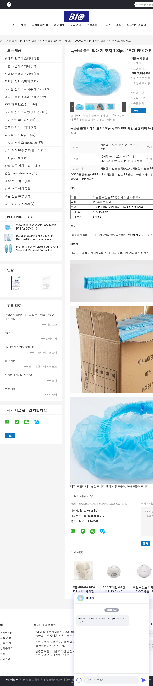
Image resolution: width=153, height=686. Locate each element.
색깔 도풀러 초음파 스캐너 (22, 97)
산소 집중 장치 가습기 (19, 165)
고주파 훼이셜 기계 (17, 127)
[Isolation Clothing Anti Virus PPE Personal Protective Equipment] (8, 237)
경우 (118, 25)
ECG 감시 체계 (14, 158)
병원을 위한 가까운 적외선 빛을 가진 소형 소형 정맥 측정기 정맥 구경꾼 (59, 653)
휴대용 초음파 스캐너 (19, 58)
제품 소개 (11, 40)
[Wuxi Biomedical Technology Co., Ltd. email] (9, 422)
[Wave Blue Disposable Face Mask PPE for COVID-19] (8, 226)
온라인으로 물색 (136, 25)
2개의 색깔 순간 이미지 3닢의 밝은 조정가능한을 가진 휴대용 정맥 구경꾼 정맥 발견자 (59, 634)
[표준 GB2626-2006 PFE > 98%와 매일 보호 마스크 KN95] (83, 571)
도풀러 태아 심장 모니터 (91, 486)
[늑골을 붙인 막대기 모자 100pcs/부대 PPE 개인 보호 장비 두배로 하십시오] (96, 78)
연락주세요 (93, 25)
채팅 (136, 110)
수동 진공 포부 (14, 196)
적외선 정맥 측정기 (17, 81)
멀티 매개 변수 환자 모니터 (22, 150)
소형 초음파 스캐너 (17, 66)
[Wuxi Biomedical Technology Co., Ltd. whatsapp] (19, 422)
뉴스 (108, 25)
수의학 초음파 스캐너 (19, 74)
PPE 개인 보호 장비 (31, 40)
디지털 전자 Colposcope (21, 142)
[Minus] (143, 598)
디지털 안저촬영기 (17, 135)
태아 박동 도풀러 (115, 486)
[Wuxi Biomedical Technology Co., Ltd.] (76, 16)
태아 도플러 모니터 (138, 486)
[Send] (144, 680)
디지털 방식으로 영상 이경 (22, 112)
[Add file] (79, 680)
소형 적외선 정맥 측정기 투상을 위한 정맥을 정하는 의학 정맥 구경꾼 (59, 643)
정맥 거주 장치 (14, 188)
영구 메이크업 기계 (17, 204)
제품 (23, 25)
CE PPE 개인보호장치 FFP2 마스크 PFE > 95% (114, 589)
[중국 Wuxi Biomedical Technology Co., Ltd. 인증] (15, 283)
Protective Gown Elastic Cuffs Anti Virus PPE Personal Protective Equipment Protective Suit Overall (37, 250)
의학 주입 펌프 (14, 181)
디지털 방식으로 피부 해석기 (24, 89)
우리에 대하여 (40, 25)
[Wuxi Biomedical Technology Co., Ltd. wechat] (29, 422)
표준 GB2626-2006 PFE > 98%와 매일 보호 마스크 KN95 (83, 589)
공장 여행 (59, 25)
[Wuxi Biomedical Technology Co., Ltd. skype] (39, 422)
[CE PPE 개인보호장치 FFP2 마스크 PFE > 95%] (114, 571)
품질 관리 (75, 25)
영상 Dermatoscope (18, 173)
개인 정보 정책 (12, 679)
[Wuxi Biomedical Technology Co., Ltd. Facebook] (9, 4)
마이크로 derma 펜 (17, 119)
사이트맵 (5, 658)
